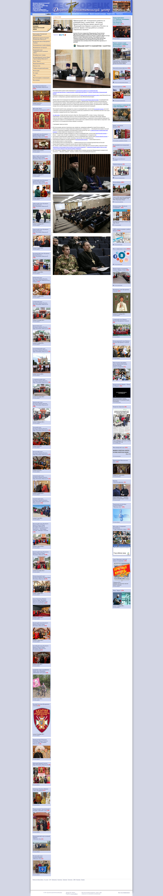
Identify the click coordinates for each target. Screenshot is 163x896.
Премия (83, 879)
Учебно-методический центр (40, 68)
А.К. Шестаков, (56, 115)
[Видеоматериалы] (121, 94)
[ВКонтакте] (60, 35)
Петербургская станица (39, 55)
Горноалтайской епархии (101, 136)
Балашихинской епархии (81, 139)
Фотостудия (36, 70)
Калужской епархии (99, 109)
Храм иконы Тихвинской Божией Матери (40, 34)
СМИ (74, 879)
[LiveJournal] (63, 35)
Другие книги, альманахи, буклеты (120, 140)
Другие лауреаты (116, 499)
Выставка (78, 879)
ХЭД (34, 75)
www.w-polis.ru (74, 893)
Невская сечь (36, 66)
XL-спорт (35, 73)
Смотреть (128, 11)
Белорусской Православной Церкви (89, 99)
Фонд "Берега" (37, 61)
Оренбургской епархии (101, 133)
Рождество (70, 879)
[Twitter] (62, 35)
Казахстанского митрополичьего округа (89, 95)
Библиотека (54, 879)
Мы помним (36, 80)
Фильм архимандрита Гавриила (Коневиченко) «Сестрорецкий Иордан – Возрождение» (121, 400)
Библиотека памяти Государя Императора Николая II (41, 38)
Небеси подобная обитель (38, 879)
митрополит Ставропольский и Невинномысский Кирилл (73, 92)
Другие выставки (117, 224)
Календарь (60, 879)
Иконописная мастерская (40, 47)
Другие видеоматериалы (120, 100)
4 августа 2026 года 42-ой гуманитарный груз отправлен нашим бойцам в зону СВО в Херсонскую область (121, 198)
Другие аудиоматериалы (119, 177)
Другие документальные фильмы (121, 82)
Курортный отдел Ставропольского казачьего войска (40, 51)
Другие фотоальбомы (118, 201)
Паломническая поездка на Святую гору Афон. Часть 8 (121, 222)
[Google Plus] (65, 35)
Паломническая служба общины (42, 45)
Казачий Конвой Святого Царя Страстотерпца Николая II (41, 58)
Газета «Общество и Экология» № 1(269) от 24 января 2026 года (121, 441)
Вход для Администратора (124, 892)
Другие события (36, 151)
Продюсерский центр (38, 63)
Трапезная (65, 879)
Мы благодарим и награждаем (41, 77)
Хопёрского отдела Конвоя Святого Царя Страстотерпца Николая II (69, 147)
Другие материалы (36, 104)
